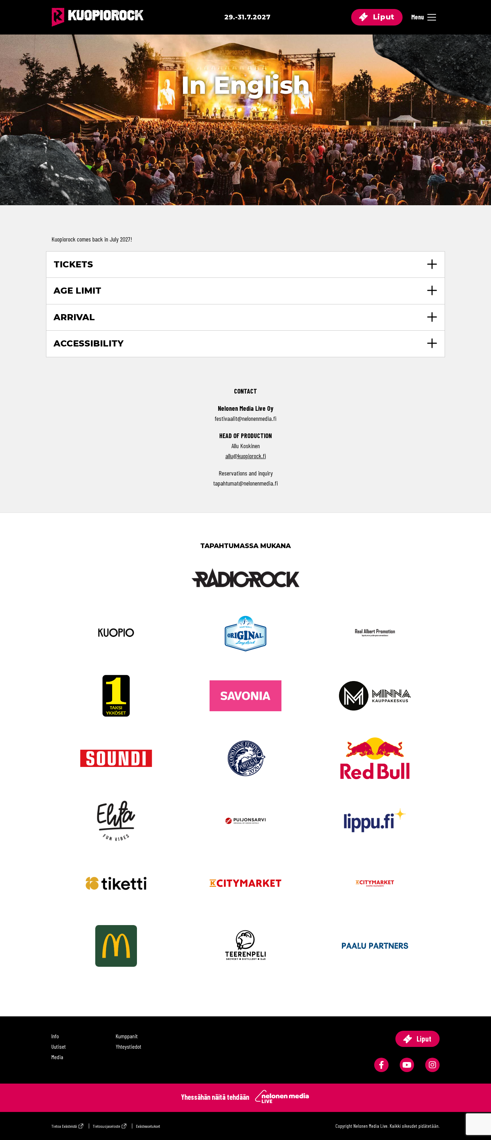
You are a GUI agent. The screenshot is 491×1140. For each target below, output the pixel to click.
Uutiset (58, 1046)
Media (57, 1056)
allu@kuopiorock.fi (245, 456)
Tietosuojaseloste (106, 1125)
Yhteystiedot (128, 1046)
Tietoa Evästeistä (64, 1125)
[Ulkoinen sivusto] (245, 589)
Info (55, 1036)
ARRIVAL (74, 317)
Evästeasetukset (148, 1125)
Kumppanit (127, 1036)
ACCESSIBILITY (89, 343)
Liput (383, 17)
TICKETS (73, 264)
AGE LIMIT (77, 290)
